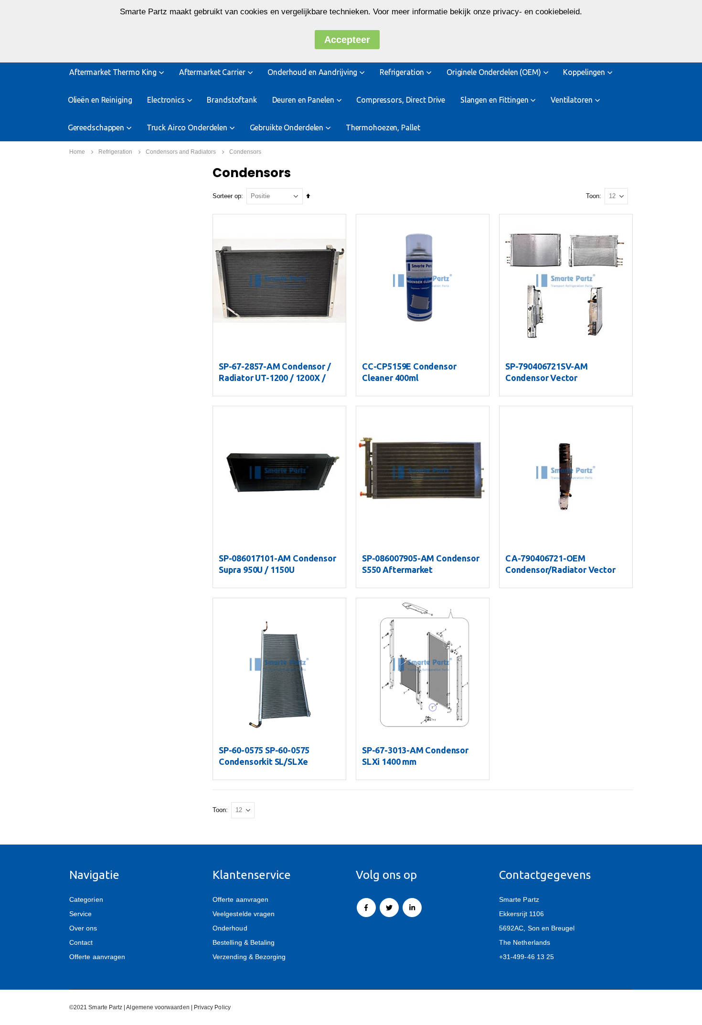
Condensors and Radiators (181, 152)
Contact (81, 942)
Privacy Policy (212, 1007)
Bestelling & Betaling (244, 942)
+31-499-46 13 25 (526, 957)
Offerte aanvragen (97, 957)
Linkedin (412, 907)
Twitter (389, 907)
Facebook (366, 907)
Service (80, 914)
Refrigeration (115, 152)
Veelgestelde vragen (244, 914)
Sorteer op (227, 196)
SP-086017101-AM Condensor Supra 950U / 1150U (277, 563)
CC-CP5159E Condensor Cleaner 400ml (409, 371)
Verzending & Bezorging (249, 957)
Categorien (86, 899)
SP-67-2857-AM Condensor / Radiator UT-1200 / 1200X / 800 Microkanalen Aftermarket (279, 377)
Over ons (83, 928)
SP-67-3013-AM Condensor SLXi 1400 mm (415, 755)
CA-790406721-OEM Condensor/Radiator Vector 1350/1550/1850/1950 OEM (560, 569)
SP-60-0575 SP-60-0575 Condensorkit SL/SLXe (264, 755)
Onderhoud (230, 928)
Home (77, 151)
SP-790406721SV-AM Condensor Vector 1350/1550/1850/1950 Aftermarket (548, 383)
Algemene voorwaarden (157, 1007)
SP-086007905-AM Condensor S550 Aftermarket (420, 563)
